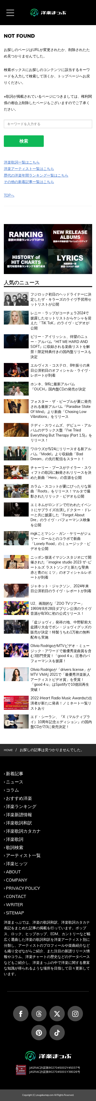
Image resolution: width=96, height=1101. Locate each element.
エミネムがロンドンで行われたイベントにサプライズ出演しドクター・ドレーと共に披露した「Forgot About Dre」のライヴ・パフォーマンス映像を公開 (60, 514)
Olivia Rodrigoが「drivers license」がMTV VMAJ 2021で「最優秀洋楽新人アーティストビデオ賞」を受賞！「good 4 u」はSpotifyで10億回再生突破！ (60, 679)
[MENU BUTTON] (10, 13)
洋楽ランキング (21, 806)
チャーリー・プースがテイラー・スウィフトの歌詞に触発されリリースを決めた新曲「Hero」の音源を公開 (60, 472)
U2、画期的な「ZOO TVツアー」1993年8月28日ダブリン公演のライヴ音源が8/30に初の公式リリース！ (60, 608)
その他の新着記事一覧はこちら (29, 181)
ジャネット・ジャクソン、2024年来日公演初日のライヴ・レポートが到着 (60, 588)
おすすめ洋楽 (19, 798)
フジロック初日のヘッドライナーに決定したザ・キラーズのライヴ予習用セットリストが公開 (60, 299)
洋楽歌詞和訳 (19, 822)
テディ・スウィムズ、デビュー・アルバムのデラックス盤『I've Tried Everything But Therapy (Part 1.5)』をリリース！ (61, 433)
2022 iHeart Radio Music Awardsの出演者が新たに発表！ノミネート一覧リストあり (61, 703)
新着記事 (14, 773)
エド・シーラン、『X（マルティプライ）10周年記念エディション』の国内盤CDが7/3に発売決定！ (61, 721)
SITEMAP (15, 912)
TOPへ (9, 195)
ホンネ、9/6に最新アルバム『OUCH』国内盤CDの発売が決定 (58, 386)
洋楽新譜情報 (19, 814)
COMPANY (16, 880)
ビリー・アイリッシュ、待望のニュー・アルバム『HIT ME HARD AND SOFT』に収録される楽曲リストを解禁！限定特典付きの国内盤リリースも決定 (60, 346)
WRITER (14, 904)
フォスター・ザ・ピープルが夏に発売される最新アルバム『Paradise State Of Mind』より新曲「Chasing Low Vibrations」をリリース (60, 409)
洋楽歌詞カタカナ (23, 831)
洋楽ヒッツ (17, 863)
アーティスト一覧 (23, 855)
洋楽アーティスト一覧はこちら (29, 168)
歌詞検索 (14, 847)
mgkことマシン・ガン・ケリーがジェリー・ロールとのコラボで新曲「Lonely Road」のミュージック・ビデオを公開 (60, 541)
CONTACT (16, 896)
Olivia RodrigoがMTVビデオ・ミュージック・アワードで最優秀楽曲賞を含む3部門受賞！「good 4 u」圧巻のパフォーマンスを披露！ (60, 653)
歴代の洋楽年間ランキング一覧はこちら (36, 175)
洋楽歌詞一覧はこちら (22, 162)
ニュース (14, 781)
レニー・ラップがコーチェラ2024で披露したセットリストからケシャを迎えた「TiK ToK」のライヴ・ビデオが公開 (60, 320)
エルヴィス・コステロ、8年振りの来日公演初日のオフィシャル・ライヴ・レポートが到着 (60, 370)
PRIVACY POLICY (23, 888)
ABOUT (13, 871)
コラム (12, 790)
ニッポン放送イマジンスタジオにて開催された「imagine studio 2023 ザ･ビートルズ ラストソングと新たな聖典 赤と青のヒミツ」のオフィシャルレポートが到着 (60, 567)
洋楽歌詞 (14, 839)
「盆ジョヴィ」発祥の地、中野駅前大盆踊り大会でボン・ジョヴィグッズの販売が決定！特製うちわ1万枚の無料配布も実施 (60, 630)
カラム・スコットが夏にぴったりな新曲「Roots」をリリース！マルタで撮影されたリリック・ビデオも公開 (60, 491)
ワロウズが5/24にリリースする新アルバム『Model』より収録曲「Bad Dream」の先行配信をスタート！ (60, 454)
